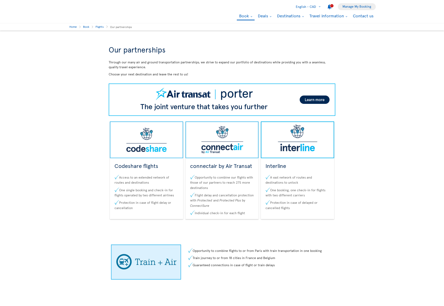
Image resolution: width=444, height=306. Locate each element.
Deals (262, 16)
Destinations (288, 16)
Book (243, 16)
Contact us (363, 16)
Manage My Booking (356, 6)
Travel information (326, 16)
